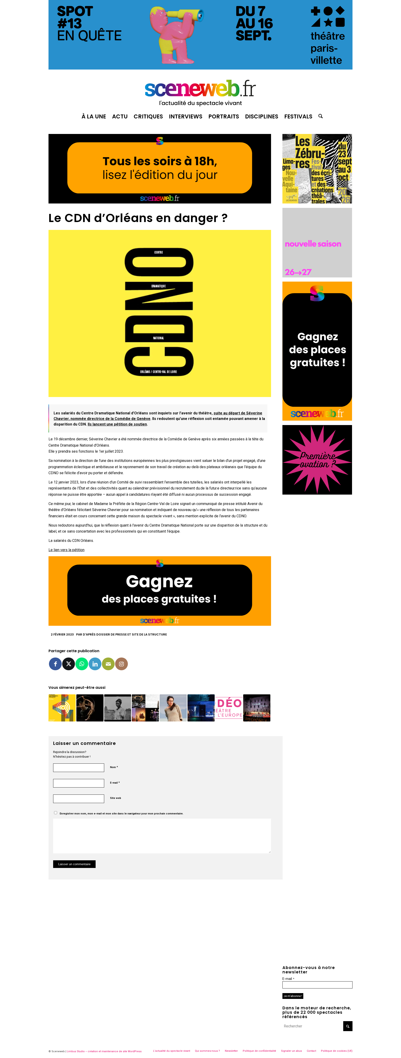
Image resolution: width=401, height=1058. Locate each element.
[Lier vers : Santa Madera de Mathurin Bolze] (89, 707)
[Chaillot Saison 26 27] (317, 276)
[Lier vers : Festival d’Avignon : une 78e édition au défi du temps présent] (256, 707)
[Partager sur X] (68, 664)
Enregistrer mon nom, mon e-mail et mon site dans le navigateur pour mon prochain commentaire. (121, 813)
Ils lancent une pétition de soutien (117, 424)
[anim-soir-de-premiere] (317, 493)
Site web (115, 798)
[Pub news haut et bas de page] (160, 202)
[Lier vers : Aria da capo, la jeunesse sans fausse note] (201, 707)
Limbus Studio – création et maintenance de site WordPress (104, 1051)
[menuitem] (93, 116)
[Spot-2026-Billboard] (200, 68)
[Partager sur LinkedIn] (95, 664)
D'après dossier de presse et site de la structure (125, 634)
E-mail (115, 782)
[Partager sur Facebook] (55, 664)
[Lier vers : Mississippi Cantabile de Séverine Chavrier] (117, 707)
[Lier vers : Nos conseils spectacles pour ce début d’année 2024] (145, 707)
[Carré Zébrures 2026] (317, 202)
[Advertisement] (317, 528)
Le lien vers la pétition (66, 550)
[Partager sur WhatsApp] (81, 664)
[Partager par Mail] (108, 664)
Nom (114, 767)
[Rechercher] (319, 116)
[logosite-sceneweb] (200, 91)
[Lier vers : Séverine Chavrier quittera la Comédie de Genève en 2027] (173, 707)
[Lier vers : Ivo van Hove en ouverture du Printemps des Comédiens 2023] (62, 707)
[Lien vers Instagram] (121, 664)
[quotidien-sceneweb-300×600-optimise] (317, 419)
